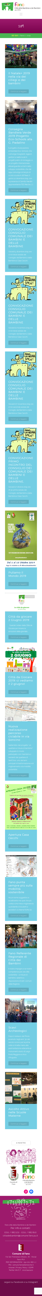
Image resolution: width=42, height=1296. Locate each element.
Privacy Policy (21, 1267)
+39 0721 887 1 (29, 1262)
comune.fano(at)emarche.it (23, 1265)
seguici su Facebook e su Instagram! (21, 1282)
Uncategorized (27, 48)
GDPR (31, 1267)
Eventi (31, 514)
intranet (12, 1267)
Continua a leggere (19, 91)
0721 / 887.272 (11, 1232)
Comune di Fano (21, 1253)
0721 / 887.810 (29, 1232)
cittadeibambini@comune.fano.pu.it (20, 1235)
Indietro (21, 1143)
